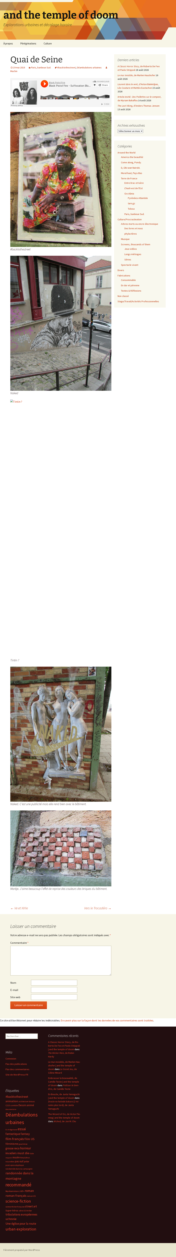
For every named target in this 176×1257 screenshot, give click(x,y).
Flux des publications (16, 1063)
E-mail (14, 990)
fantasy (25, 1134)
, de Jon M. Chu (65, 1121)
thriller (29, 1210)
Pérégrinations (28, 43)
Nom (13, 982)
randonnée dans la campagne (19, 1168)
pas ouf (19, 1161)
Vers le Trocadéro (97, 908)
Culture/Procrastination (130, 219)
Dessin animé (26, 1105)
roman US (31, 1196)
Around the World (126, 152)
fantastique (13, 1134)
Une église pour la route (21, 1223)
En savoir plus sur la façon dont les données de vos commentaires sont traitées (107, 1020)
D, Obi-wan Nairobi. (130, 167)
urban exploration (21, 1229)
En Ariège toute (11, 1130)
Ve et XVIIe (19, 908)
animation (12, 1101)
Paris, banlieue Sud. (41, 67)
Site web (15, 997)
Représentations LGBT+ (15, 1191)
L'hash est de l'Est (133, 188)
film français (15, 1139)
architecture (23, 1101)
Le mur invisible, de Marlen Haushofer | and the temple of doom (64, 1065)
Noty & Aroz (25, 1157)
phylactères (130, 233)
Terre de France (129, 178)
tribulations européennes (21, 1214)
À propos (8, 43)
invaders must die (17, 1153)
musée (16, 1157)
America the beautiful (132, 157)
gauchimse (23, 1144)
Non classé (123, 296)
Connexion (11, 1058)
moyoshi (9, 1158)
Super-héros (12, 1210)
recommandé (18, 1185)
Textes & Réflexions (131, 290)
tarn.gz (131, 203)
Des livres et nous (133, 228)
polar (26, 1161)
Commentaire (19, 942)
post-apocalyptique (15, 1165)
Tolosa (131, 208)
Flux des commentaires (17, 1069)
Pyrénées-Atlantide (138, 198)
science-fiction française (15, 1207)
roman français (16, 1196)
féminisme (12, 1143)
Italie (32, 1153)
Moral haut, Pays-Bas (131, 173)
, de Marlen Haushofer (136, 75)
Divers (121, 270)
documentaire (11, 1109)
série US (22, 1210)
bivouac (32, 1101)
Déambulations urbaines (89, 67)
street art (31, 1206)
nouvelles (10, 1161)
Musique (125, 239)
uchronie (11, 1219)
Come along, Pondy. (131, 162)
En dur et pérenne (130, 285)
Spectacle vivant (129, 264)
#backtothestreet (66, 67)
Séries (127, 259)
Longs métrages (132, 254)
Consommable (128, 280)
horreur (25, 1148)
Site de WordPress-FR (17, 1074)
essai (22, 1128)
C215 (8, 1105)
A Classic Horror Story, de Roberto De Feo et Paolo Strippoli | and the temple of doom (64, 1046)
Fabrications (124, 275)
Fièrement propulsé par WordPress (21, 1249)
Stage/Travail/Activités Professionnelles (138, 301)
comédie (14, 1105)
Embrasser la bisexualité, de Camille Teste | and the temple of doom (63, 1082)
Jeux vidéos (130, 248)
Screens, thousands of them (135, 244)
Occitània (129, 193)
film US (29, 1139)
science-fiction (18, 1201)
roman (29, 1191)
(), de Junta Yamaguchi (63, 1105)
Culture (48, 43)
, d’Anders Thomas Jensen (139, 105)
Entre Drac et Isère (134, 182)
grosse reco (13, 1148)
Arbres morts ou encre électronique (139, 223)
